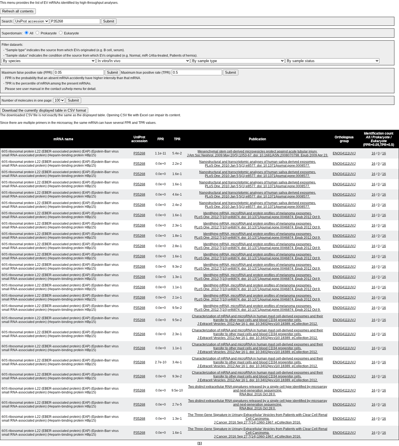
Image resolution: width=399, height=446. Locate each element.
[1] (200, 443)
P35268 (139, 153)
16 (373, 153)
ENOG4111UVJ (344, 153)
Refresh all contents (18, 11)
